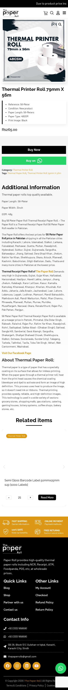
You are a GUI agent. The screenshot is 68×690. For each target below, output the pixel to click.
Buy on (31, 160)
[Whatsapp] (60, 668)
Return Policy (44, 609)
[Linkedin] (27, 666)
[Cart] (46, 13)
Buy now (34, 150)
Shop (7, 595)
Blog (7, 588)
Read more (47, 497)
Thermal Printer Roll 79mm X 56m (44, 173)
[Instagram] (17, 666)
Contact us (10, 609)
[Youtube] (36, 666)
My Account (43, 588)
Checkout (42, 595)
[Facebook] (8, 666)
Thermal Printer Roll (23, 170)
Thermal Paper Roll (16, 173)
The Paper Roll (44, 271)
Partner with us (13, 602)
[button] (60, 24)
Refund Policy (44, 602)
